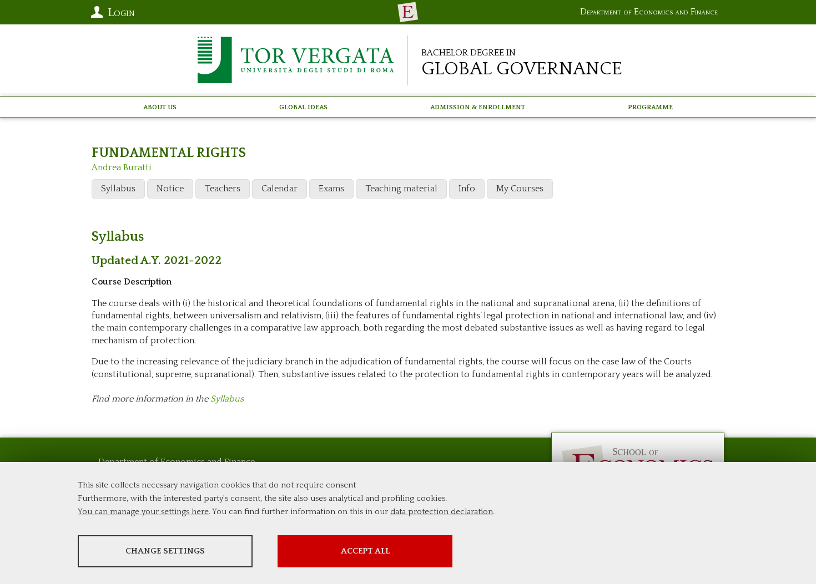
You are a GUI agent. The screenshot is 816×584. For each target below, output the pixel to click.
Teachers (222, 189)
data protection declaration (441, 511)
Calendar (279, 189)
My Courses (519, 189)
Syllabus (118, 189)
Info (467, 189)
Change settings (165, 551)
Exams (331, 189)
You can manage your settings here (143, 511)
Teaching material (401, 189)
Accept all (365, 551)
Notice (170, 189)
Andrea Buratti (122, 167)
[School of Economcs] (408, 12)
